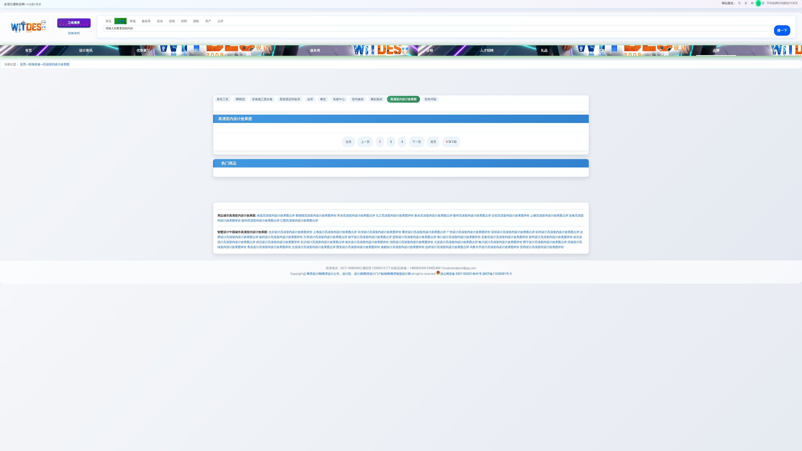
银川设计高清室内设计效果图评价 (500, 242)
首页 (28, 50)
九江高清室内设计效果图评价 (395, 215)
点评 (716, 50)
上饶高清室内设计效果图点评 (549, 215)
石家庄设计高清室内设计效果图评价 (504, 237)
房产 (658, 50)
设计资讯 (86, 50)
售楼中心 (339, 99)
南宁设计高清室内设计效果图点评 (370, 237)
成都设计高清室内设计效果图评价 (403, 247)
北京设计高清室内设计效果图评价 (290, 232)
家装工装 (222, 99)
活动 (372, 50)
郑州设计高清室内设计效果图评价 (551, 237)
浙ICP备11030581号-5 (497, 273)
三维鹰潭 (74, 22)
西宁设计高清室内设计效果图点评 (545, 242)
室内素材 (358, 99)
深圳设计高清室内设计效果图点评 (513, 232)
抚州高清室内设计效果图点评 (260, 220)
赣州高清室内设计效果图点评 (472, 215)
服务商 (315, 50)
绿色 (758, 3)
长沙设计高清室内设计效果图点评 (322, 242)
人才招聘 (487, 50)
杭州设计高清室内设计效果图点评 (557, 232)
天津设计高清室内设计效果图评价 (379, 232)
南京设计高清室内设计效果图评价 (367, 242)
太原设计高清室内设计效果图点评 (314, 247)
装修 (773, 50)
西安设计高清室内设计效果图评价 (358, 247)
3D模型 (240, 99)
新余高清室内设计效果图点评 (433, 215)
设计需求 (200, 50)
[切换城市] (74, 33)
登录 (38, 4)
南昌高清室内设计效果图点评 (276, 215)
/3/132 (451, 141)
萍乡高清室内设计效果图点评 (356, 215)
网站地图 (780, 3)
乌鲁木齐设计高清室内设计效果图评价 (494, 247)
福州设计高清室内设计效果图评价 (281, 237)
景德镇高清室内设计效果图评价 (316, 215)
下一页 (416, 141)
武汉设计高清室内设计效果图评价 (278, 242)
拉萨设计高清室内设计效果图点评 (447, 247)
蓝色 (746, 3)
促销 (429, 50)
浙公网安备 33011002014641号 (461, 273)
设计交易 (257, 50)
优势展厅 (143, 50)
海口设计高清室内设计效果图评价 (459, 237)
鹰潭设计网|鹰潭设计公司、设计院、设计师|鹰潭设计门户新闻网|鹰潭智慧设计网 (359, 273)
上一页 (365, 141)
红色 (739, 3)
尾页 (433, 141)
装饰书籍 (430, 99)
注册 (31, 4)
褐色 (752, 3)
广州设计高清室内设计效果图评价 (468, 232)
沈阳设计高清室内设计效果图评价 (411, 242)
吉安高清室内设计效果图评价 (511, 215)
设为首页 (792, 3)
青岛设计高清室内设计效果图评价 (269, 247)
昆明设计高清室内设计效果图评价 (542, 247)
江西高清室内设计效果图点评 (299, 220)
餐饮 (323, 99)
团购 (601, 50)
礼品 (544, 50)
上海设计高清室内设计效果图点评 (335, 232)
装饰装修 (34, 64)
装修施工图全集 (262, 99)
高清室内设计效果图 (56, 64)
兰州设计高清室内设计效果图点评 (325, 237)
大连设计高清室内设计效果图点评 (456, 242)
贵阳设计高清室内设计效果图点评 (414, 237)
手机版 (771, 3)
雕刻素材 (376, 99)
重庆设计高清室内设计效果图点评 (424, 232)
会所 (310, 99)
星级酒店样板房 (290, 99)
